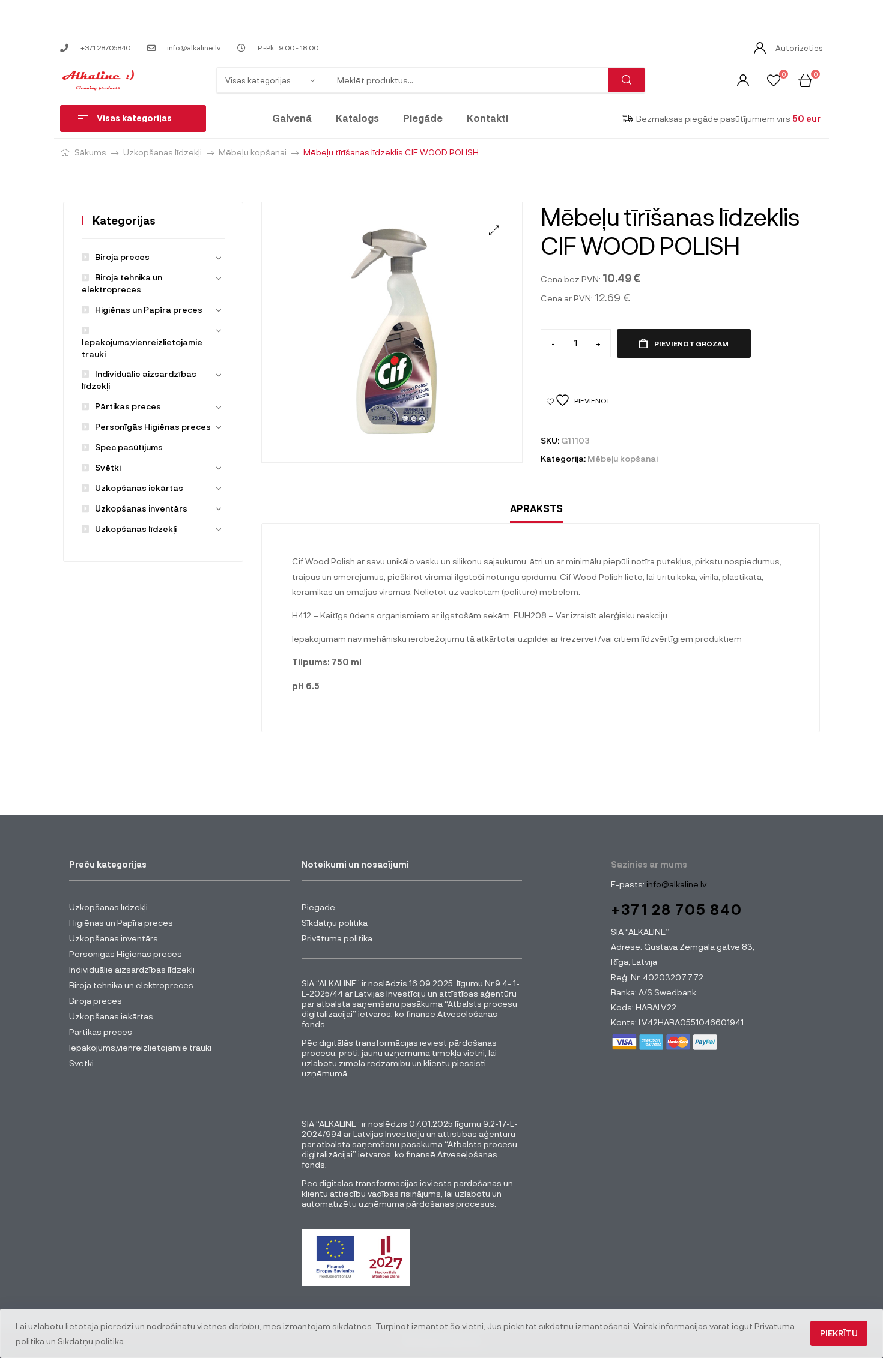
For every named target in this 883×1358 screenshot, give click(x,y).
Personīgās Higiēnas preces (153, 426)
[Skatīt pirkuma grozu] (805, 79)
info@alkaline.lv (675, 884)
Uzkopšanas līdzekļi (162, 152)
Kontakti (487, 118)
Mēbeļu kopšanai (253, 152)
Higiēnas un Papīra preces (148, 309)
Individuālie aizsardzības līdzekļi (132, 969)
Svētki (108, 467)
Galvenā (292, 118)
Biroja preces (122, 257)
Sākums (90, 152)
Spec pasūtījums (129, 447)
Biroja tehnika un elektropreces (131, 985)
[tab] (536, 509)
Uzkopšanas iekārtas (139, 488)
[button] (494, 230)
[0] (773, 79)
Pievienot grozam (691, 343)
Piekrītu (839, 1333)
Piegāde (423, 118)
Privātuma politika (337, 938)
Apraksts (536, 508)
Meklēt (626, 80)
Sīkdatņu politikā (91, 1341)
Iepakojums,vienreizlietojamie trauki (142, 348)
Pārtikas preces (128, 406)
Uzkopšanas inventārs (141, 508)
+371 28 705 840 (676, 909)
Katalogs (357, 118)
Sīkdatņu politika (335, 922)
